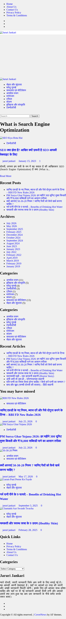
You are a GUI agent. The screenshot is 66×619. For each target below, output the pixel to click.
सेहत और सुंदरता (14, 84)
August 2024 (13, 243)
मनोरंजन (10, 96)
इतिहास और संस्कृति (15, 104)
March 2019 (12, 260)
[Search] (1, 113)
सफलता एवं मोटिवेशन (16, 90)
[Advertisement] (33, 56)
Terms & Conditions (16, 15)
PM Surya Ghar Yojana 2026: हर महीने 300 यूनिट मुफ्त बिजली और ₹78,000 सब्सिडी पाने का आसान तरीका (36, 197)
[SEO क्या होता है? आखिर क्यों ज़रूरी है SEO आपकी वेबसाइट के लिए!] (11, 138)
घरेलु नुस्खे (11, 87)
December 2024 (14, 234)
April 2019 (11, 257)
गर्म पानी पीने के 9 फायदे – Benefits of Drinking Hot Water (34, 206)
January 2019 (13, 266)
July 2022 (11, 252)
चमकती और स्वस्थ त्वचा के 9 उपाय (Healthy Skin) (30, 209)
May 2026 (11, 226)
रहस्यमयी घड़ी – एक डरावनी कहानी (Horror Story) (30, 376)
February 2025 (13, 232)
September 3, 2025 (28, 505)
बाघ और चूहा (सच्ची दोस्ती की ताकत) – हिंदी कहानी (29, 384)
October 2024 (13, 237)
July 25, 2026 (26, 421)
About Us (11, 6)
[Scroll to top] (1, 617)
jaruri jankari (9, 161)
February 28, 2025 (28, 530)
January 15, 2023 (28, 161)
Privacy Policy (13, 12)
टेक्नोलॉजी (11, 107)
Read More (5, 176)
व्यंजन (9, 101)
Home (9, 4)
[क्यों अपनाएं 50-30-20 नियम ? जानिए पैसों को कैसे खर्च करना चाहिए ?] (8, 450)
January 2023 (13, 249)
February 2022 (13, 255)
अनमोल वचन (12, 93)
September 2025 (14, 229)
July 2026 (11, 223)
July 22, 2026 (26, 447)
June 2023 (11, 246)
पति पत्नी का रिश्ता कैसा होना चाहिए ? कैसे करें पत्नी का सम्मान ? (35, 381)
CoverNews (40, 614)
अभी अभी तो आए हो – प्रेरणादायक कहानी (25, 379)
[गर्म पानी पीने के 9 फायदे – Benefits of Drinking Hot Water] (16, 479)
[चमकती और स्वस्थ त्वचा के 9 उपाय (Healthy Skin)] (16, 508)
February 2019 (13, 263)
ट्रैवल (9, 99)
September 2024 (14, 240)
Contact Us (12, 9)
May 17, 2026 (26, 476)
